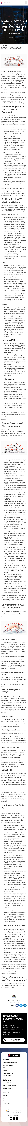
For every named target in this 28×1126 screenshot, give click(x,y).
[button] (26, 2)
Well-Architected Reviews (14, 33)
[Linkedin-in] (11, 1118)
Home (2, 45)
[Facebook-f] (17, 1118)
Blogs (6, 45)
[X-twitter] (14, 1118)
